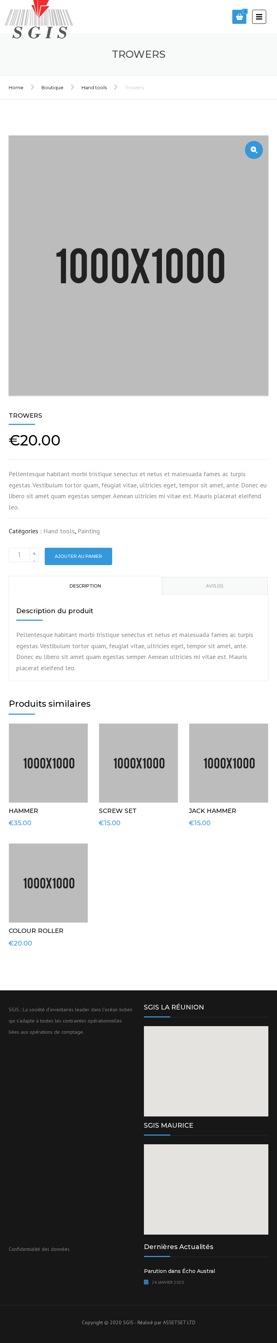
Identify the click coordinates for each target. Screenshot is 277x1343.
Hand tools (94, 87)
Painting (89, 531)
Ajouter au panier (78, 556)
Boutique (52, 87)
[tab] (85, 585)
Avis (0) (214, 586)
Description (85, 586)
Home (16, 87)
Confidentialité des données (39, 1249)
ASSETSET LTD (179, 1322)
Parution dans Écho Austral (179, 1271)
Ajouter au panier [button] (50, 761)
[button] (254, 150)
